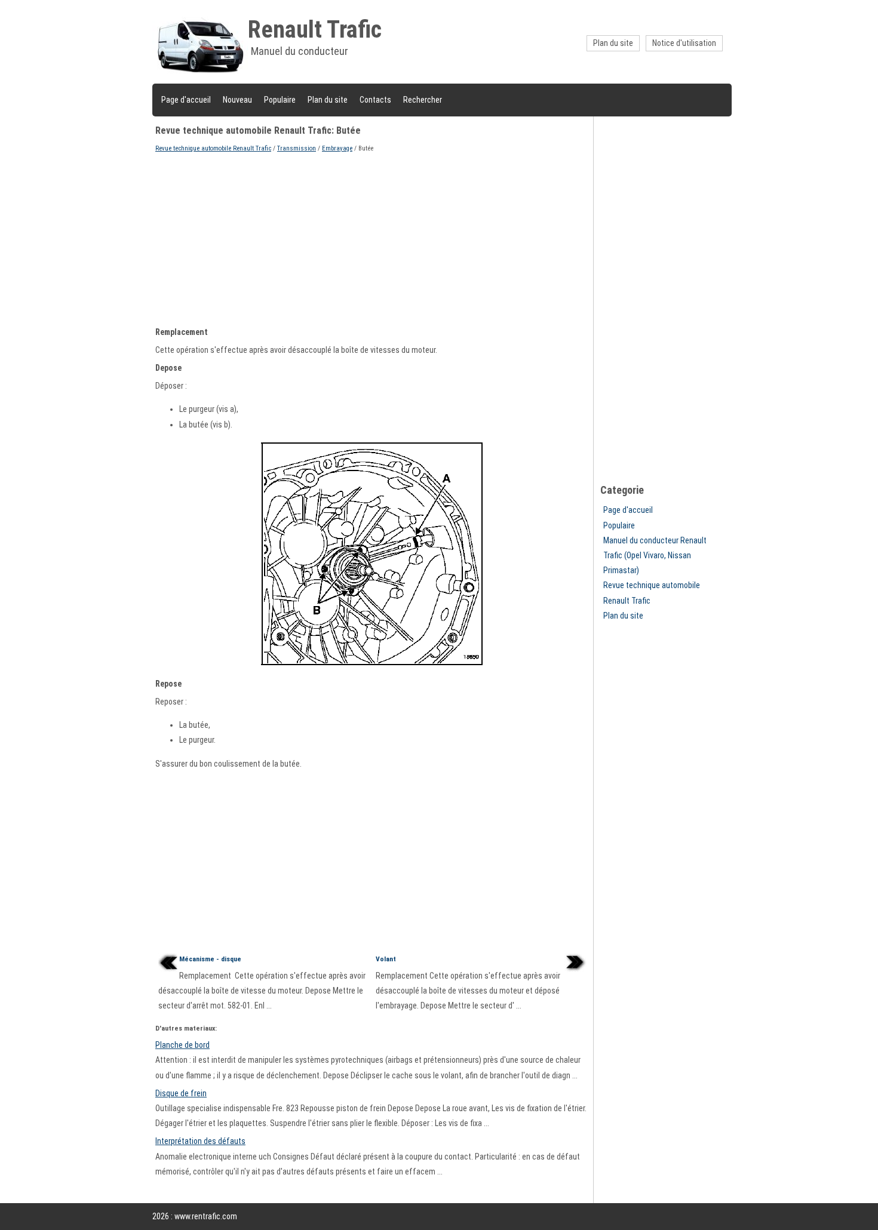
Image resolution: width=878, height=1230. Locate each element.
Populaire (280, 99)
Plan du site (613, 43)
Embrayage (337, 148)
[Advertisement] (372, 238)
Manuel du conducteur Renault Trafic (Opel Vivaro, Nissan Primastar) (655, 555)
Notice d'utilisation (684, 43)
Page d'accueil (186, 99)
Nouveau (237, 99)
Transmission (296, 148)
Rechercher (422, 99)
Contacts (375, 99)
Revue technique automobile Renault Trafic (213, 148)
